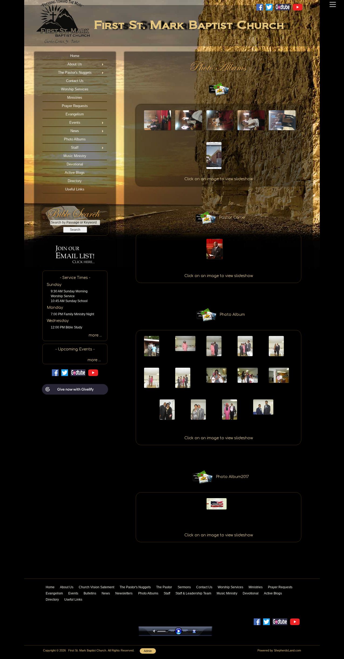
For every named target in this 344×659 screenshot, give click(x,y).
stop (198, 631)
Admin (148, 651)
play (179, 631)
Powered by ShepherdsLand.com (279, 650)
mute (155, 631)
